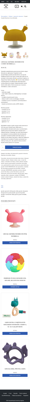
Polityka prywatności (16, 395)
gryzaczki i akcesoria (18, 16)
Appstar (22, 400)
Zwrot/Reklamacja (6, 395)
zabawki (3, 176)
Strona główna (4, 16)
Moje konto (17, 1)
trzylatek (17, 175)
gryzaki (2, 166)
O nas (8, 1)
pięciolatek (15, 170)
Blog (12, 1)
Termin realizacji (23, 393)
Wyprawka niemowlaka (6, 155)
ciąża (19, 160)
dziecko (2, 163)
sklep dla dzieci (21, 173)
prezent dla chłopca (5, 171)
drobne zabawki (19, 161)
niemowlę (3, 170)
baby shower (21, 158)
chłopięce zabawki (5, 160)
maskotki (23, 168)
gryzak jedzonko (7, 165)
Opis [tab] (2, 185)
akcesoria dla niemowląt (12, 158)
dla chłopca (8, 153)
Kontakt (2, 1)
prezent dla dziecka (14, 171)
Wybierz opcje (15, 287)
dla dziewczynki (14, 153)
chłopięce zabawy (13, 160)
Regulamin (25, 395)
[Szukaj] (25, 6)
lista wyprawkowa (19, 166)
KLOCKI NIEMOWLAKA (10, 166)
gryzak (6, 163)
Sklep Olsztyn (23, 1)
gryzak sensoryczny (16, 165)
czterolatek (7, 161)
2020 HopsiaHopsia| (10, 400)
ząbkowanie (8, 178)
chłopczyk (26, 158)
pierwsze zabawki (22, 170)
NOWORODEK (9, 170)
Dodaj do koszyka (17, 147)
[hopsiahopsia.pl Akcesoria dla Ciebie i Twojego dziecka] (6, 6)
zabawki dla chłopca (18, 176)
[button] (26, 25)
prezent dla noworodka (12, 173)
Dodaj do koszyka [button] (15, 242)
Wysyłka (15, 393)
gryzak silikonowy (24, 165)
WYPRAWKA (22, 175)
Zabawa (10, 16)
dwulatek (25, 161)
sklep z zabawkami (10, 175)
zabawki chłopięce (9, 176)
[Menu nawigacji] (17, 6)
